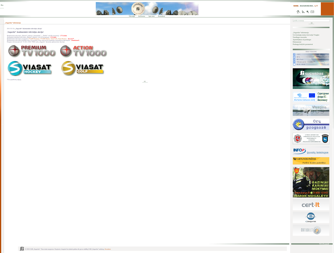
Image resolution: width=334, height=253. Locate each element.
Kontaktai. (108, 249)
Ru (2, 5)
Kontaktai (161, 16)
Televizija (132, 16)
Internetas (141, 16)
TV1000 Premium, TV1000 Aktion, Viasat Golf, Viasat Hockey (48, 38)
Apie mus (151, 16)
